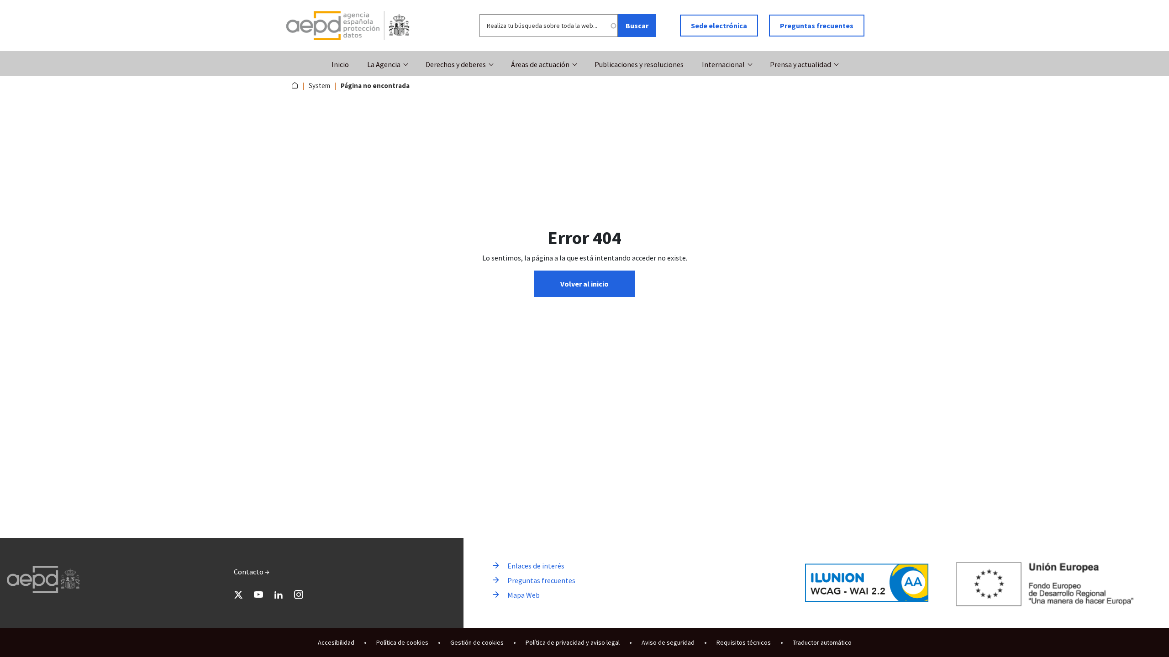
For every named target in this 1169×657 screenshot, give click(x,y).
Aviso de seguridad (668, 642)
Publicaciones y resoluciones (639, 64)
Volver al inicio (584, 283)
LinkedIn (279, 594)
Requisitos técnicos (743, 642)
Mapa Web (523, 595)
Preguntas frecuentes (816, 25)
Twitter (238, 594)
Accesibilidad (336, 642)
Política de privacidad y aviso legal (573, 642)
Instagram (299, 594)
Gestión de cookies (477, 642)
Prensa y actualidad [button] (800, 64)
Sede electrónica (719, 25)
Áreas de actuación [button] (540, 64)
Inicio (340, 64)
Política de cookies (402, 642)
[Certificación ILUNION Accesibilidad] (867, 582)
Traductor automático (822, 642)
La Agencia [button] (383, 64)
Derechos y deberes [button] (456, 64)
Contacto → (251, 571)
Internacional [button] (723, 64)
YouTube (258, 594)
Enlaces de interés (535, 565)
